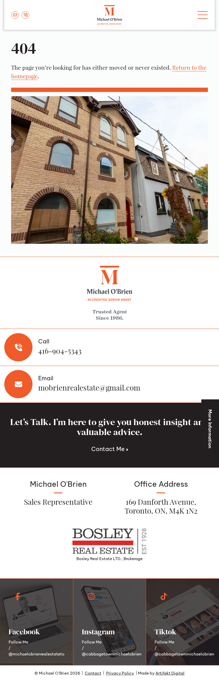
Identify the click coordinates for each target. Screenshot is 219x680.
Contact (93, 673)
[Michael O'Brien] (109, 15)
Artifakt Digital (169, 673)
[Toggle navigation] (202, 15)
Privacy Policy (120, 673)
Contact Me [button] (108, 448)
